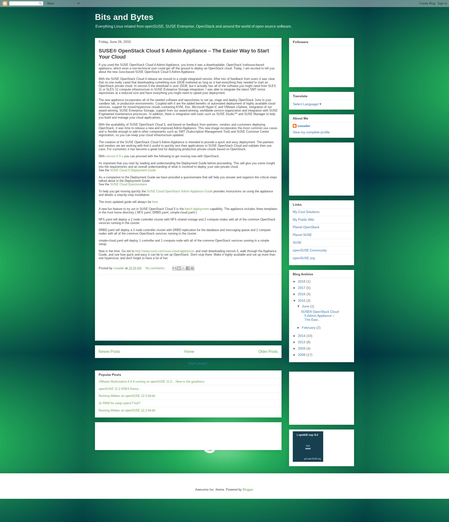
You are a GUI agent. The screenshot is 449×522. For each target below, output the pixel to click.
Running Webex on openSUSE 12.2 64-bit (127, 410)
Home (189, 352)
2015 (302, 300)
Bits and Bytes (124, 17)
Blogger (248, 489)
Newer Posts (109, 352)
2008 (302, 355)
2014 (302, 336)
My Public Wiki (303, 219)
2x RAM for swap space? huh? (119, 403)
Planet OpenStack (306, 227)
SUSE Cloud (156, 191)
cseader (303, 126)
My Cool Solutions (306, 212)
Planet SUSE (302, 235)
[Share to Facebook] (187, 268)
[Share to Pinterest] (192, 268)
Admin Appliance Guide (197, 191)
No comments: (155, 268)
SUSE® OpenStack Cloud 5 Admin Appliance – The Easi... (320, 315)
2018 (302, 281)
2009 (302, 348)
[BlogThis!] (179, 268)
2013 (302, 342)
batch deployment (197, 209)
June (306, 306)
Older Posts (268, 352)
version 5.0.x (114, 156)
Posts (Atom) (198, 363)
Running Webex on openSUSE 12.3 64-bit (127, 396)
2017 (302, 288)
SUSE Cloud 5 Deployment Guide (133, 170)
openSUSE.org (304, 258)
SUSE (297, 242)
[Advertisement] (188, 307)
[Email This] (174, 268)
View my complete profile (311, 132)
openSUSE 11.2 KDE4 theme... (120, 389)
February (309, 327)
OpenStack (173, 191)
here (155, 202)
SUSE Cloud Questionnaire (128, 184)
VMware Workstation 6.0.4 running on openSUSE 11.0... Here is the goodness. (152, 381)
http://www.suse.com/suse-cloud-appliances (165, 251)
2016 (302, 294)
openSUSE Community (310, 250)
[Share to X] (183, 268)
